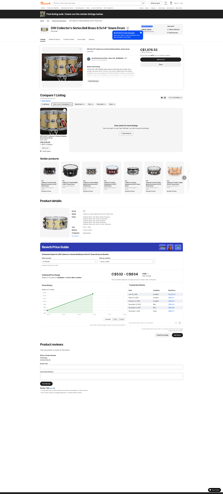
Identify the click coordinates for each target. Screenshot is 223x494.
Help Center (179, 8)
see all (52, 388)
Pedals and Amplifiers (53, 8)
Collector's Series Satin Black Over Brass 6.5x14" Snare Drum (49, 184)
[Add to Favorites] (127, 28)
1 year (115, 319)
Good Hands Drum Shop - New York (103, 58)
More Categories (108, 8)
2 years (121, 319)
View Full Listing (93, 81)
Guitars (43, 8)
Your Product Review (46, 372)
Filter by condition (104, 258)
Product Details (69, 39)
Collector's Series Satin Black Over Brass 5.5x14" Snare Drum (153, 184)
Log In (181, 3)
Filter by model (46, 258)
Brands (141, 8)
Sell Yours (177, 335)
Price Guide (81, 39)
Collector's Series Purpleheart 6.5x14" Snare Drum (110, 184)
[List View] (165, 97)
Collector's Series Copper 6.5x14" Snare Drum (175, 183)
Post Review (46, 384)
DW (84, 211)
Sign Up (176, 3)
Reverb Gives (170, 8)
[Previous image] (44, 67)
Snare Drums (87, 233)
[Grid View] (161, 97)
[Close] (141, 32)
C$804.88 (171, 308)
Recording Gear (79, 8)
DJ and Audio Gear (97, 8)
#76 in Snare (54, 31)
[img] (119, 58)
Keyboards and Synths (67, 8)
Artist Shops (162, 8)
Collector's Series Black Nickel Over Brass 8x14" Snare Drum (90, 184)
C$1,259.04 (171, 294)
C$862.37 (171, 298)
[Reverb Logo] (46, 3)
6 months (108, 319)
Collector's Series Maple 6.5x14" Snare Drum (70, 183)
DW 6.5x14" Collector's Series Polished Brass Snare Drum (108, 49)
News (146, 8)
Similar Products (54, 39)
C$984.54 (171, 301)
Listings (42, 39)
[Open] (95, 261)
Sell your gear (155, 3)
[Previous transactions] (176, 322)
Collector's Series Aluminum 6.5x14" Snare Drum (132, 184)
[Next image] (80, 67)
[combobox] (68, 261)
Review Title (44, 363)
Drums (87, 8)
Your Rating (43, 358)
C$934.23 (171, 304)
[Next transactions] (179, 322)
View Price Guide (162, 335)
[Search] (143, 3)
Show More (75, 236)
